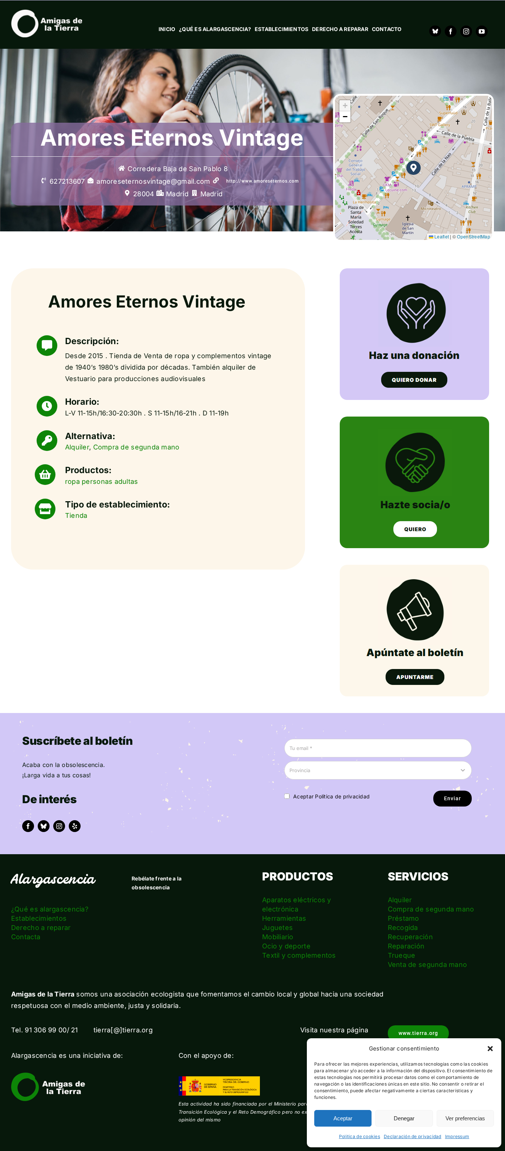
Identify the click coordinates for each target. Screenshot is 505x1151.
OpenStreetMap (473, 236)
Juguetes (277, 927)
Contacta (25, 937)
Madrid (211, 194)
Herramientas (284, 918)
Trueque (402, 955)
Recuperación (410, 937)
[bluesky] (44, 826)
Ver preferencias (465, 1118)
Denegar (404, 1118)
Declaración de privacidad (412, 1136)
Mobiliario (278, 937)
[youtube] (482, 31)
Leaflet (441, 236)
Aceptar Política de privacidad (331, 796)
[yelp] (75, 826)
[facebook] (451, 31)
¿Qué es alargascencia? (49, 909)
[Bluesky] (435, 31)
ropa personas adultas (101, 481)
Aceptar (342, 1118)
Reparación (406, 946)
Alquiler (77, 447)
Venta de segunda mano (427, 964)
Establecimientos (39, 918)
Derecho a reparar (41, 927)
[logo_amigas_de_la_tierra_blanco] (46, 13)
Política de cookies (359, 1136)
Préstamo (403, 918)
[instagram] (466, 31)
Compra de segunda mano (136, 447)
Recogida (403, 927)
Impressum (457, 1136)
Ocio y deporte (286, 946)
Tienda (76, 515)
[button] (490, 1048)
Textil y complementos (299, 955)
